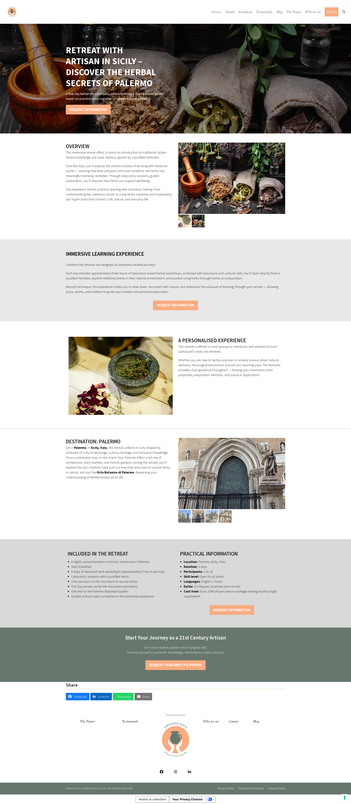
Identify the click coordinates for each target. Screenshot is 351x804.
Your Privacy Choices (187, 799)
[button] (344, 11)
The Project (87, 721)
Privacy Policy (226, 788)
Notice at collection (152, 799)
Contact (233, 721)
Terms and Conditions (251, 788)
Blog (256, 721)
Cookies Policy (276, 788)
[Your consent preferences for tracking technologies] (344, 797)
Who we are (211, 721)
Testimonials (130, 721)
